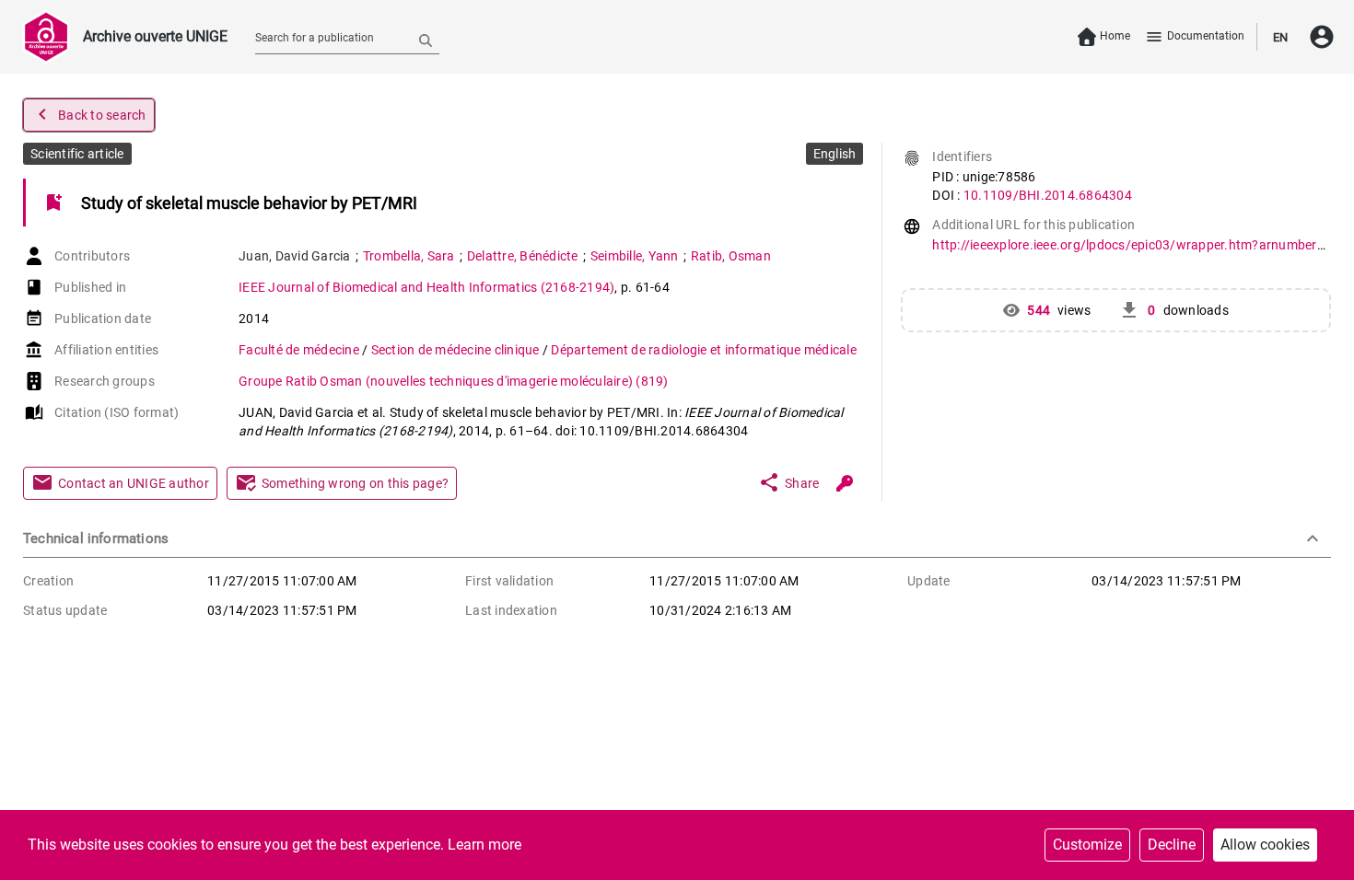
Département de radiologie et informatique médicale (704, 349)
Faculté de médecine (300, 349)
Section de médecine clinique (457, 349)
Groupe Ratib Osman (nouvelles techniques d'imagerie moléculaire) (454, 381)
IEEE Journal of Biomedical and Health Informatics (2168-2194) (426, 287)
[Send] (425, 39)
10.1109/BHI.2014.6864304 (1047, 195)
